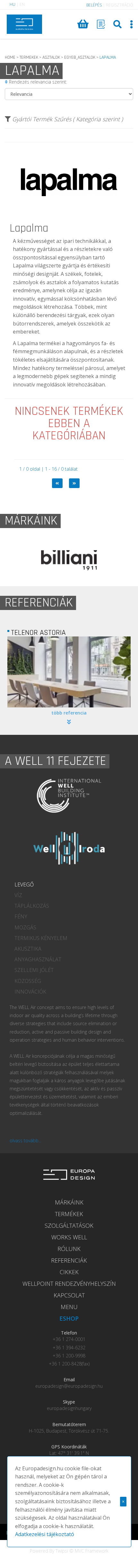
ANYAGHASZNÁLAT (37, 959)
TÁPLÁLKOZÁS (31, 905)
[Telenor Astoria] (69, 671)
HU (12, 4)
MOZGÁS (25, 927)
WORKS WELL (69, 1237)
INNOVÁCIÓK (30, 991)
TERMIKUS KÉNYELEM (40, 938)
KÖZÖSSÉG (27, 981)
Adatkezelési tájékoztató (44, 1534)
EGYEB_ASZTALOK (79, 57)
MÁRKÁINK (69, 1202)
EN (22, 4)
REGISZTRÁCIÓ (119, 5)
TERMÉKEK (69, 1214)
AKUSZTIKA (27, 948)
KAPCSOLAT (69, 1295)
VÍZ (18, 895)
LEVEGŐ (24, 884)
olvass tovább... (25, 1140)
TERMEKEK (29, 57)
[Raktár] (101, 24)
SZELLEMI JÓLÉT (34, 970)
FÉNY (20, 916)
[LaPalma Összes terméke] (69, 221)
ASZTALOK (51, 57)
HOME (10, 57)
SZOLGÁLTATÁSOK (69, 1225)
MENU (69, 1307)
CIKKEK (69, 1272)
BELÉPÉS (94, 5)
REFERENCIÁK (69, 1260)
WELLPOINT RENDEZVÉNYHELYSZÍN (69, 1283)
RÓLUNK (69, 1249)
